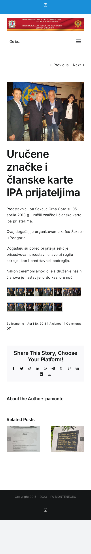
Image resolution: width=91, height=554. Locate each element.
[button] (9, 439)
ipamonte (17, 323)
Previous (61, 65)
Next (77, 65)
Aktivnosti (56, 323)
